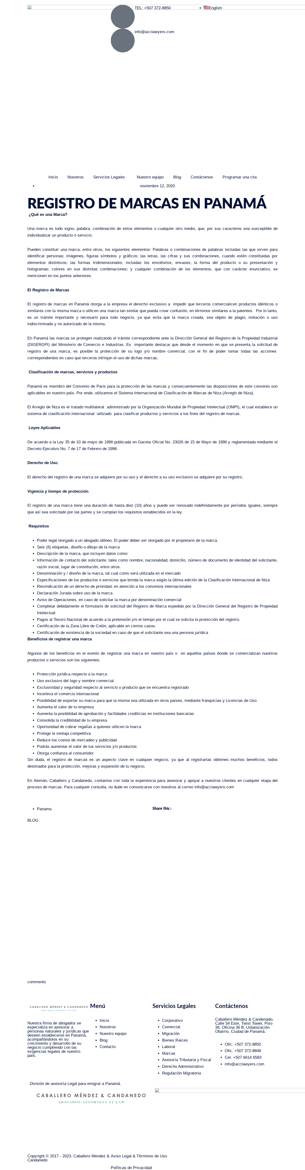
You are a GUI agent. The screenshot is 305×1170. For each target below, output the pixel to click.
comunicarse (140, 787)
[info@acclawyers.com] (123, 40)
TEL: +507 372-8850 (153, 8)
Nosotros (75, 177)
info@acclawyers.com (154, 32)
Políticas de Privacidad (131, 1167)
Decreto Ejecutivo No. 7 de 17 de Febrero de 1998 (72, 448)
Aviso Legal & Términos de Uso (139, 1156)
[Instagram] (33, 1071)
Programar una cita (240, 177)
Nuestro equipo (150, 177)
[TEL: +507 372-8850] (123, 17)
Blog (177, 177)
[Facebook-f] (46, 1071)
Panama (44, 809)
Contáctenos (202, 177)
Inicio (53, 177)
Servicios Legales (109, 177)
